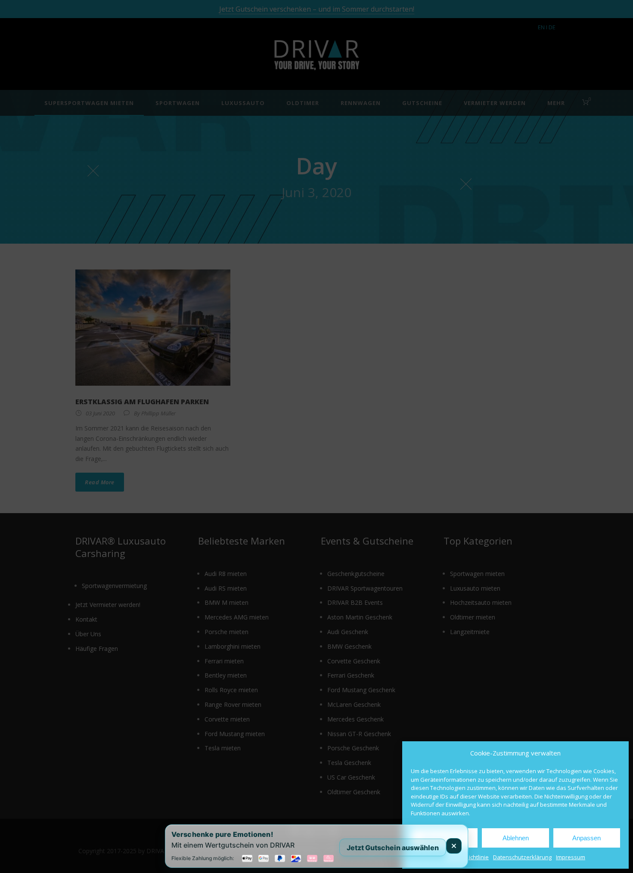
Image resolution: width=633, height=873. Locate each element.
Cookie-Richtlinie (467, 857)
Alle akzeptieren (444, 838)
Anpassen (586, 838)
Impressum (570, 857)
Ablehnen (516, 838)
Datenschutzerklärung (522, 857)
